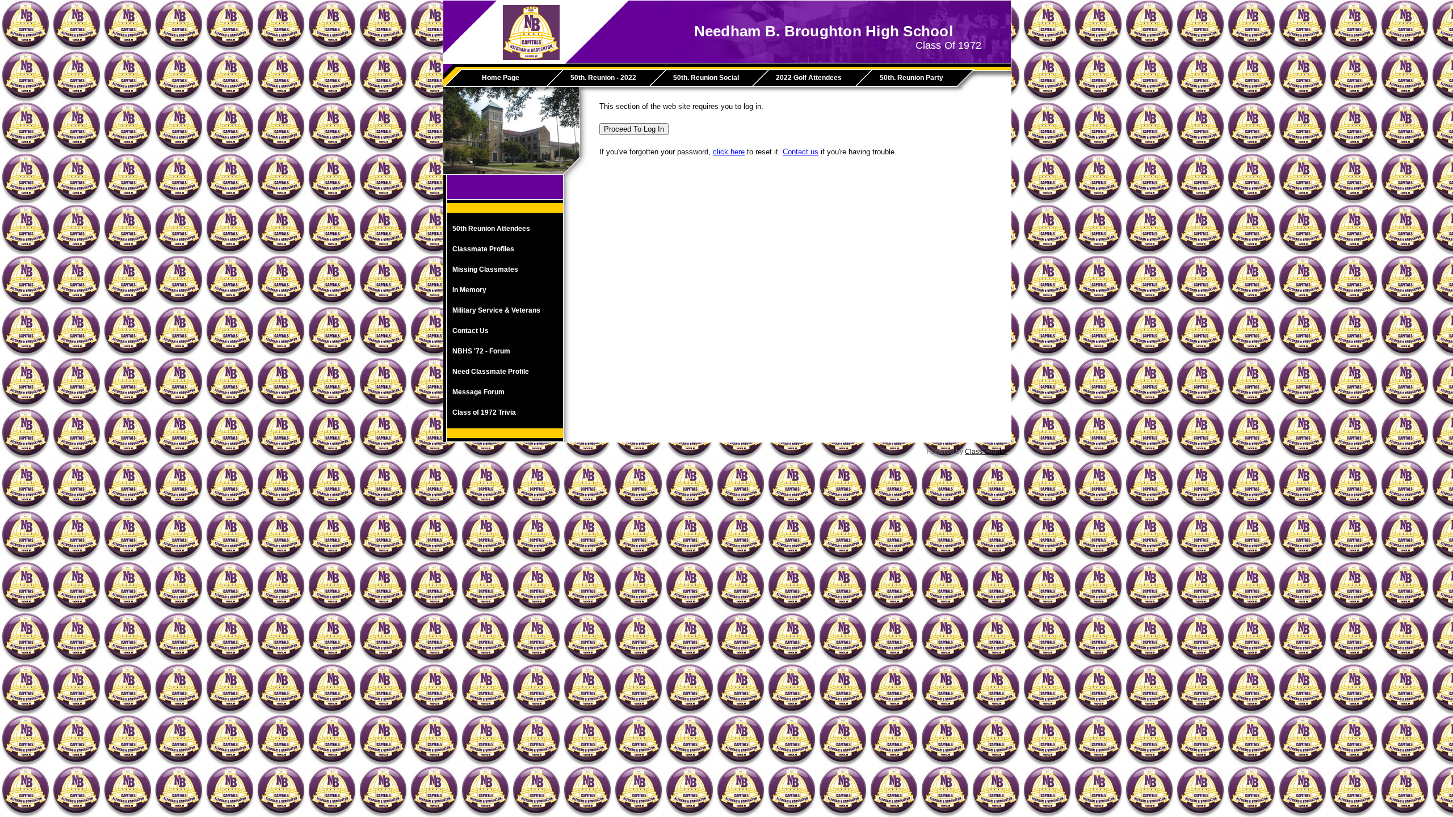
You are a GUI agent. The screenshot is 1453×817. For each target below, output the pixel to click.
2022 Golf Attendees (809, 78)
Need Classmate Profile (490, 372)
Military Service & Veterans (496, 310)
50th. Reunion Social (706, 78)
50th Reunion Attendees (491, 229)
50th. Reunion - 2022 (603, 78)
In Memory (469, 290)
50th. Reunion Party (911, 78)
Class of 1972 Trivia (484, 412)
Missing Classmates (485, 269)
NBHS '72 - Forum (481, 351)
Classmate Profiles (483, 249)
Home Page (500, 78)
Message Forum (478, 392)
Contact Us (470, 331)
